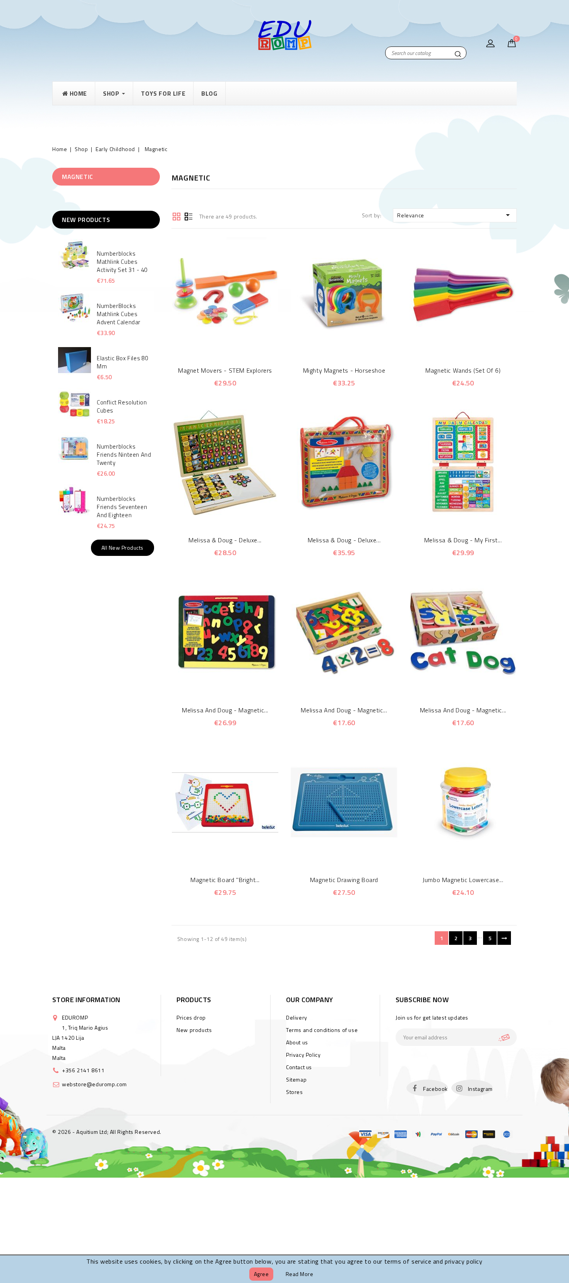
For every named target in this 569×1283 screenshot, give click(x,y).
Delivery (296, 1017)
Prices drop (191, 1017)
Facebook (435, 1089)
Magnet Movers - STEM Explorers (225, 370)
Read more (300, 1274)
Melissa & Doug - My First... (463, 540)
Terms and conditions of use (322, 1030)
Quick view (214, 342)
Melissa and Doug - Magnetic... (225, 710)
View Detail (235, 342)
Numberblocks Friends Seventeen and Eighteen (122, 506)
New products (194, 1030)
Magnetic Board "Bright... (225, 879)
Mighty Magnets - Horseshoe (344, 370)
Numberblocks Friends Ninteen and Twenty (124, 454)
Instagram (480, 1089)
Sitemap (296, 1079)
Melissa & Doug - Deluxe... (225, 540)
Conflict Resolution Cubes (122, 406)
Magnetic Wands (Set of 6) (462, 370)
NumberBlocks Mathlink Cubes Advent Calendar (119, 314)
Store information (86, 999)
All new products (122, 547)
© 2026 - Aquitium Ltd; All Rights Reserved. (106, 1132)
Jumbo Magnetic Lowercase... (463, 879)
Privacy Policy (303, 1055)
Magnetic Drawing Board (344, 879)
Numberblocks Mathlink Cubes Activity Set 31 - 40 (122, 261)
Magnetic (77, 176)
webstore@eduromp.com (94, 1084)
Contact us (299, 1067)
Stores (294, 1092)
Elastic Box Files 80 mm (122, 362)
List (188, 215)
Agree (261, 1274)
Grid (176, 215)
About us (297, 1042)
